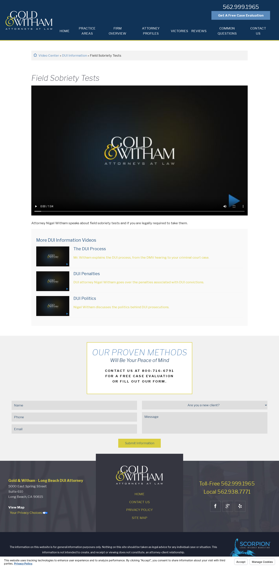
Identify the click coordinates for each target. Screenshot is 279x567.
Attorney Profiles (151, 31)
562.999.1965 (241, 7)
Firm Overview (117, 31)
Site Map (139, 518)
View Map (16, 507)
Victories (179, 31)
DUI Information (75, 55)
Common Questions (227, 31)
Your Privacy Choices (26, 513)
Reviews (198, 31)
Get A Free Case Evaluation (241, 15)
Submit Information (139, 443)
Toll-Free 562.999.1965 (227, 484)
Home (64, 31)
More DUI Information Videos (66, 240)
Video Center (49, 55)
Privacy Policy (139, 510)
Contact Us (258, 31)
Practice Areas (87, 31)
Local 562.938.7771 (227, 492)
